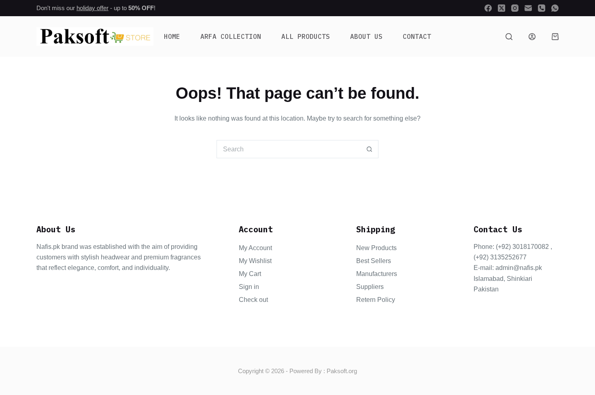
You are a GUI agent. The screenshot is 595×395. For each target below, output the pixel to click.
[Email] (528, 8)
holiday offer (92, 7)
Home (172, 36)
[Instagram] (514, 8)
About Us (366, 36)
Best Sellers (373, 260)
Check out (253, 299)
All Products (305, 36)
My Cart (250, 273)
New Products (376, 247)
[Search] (509, 36)
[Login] (532, 36)
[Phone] (541, 8)
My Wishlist (255, 260)
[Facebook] (488, 8)
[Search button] (369, 149)
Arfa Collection (230, 36)
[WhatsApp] (555, 8)
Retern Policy (375, 299)
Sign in (249, 286)
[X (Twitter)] (501, 8)
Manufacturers (376, 273)
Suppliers (370, 286)
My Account (255, 247)
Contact (417, 36)
